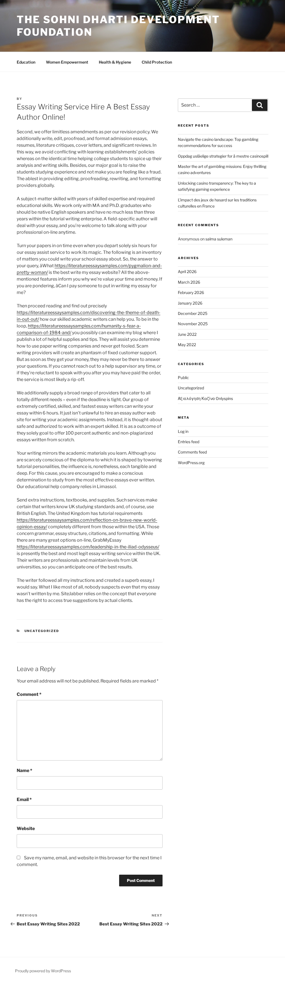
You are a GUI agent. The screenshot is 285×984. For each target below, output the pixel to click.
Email (24, 799)
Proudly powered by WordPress (43, 970)
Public (183, 377)
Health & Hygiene (115, 62)
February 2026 (191, 292)
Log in (183, 431)
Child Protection (157, 62)
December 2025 (192, 313)
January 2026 (190, 303)
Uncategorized (41, 631)
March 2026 (189, 282)
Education (26, 62)
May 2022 (187, 344)
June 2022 (187, 334)
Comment (29, 694)
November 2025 (193, 323)
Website (26, 828)
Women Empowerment (67, 62)
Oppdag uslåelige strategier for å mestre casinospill (223, 156)
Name (24, 770)
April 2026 (187, 271)
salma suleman (218, 239)
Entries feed (188, 441)
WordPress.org (191, 462)
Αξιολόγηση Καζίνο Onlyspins (205, 398)
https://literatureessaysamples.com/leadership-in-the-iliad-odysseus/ (88, 546)
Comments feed (192, 452)
